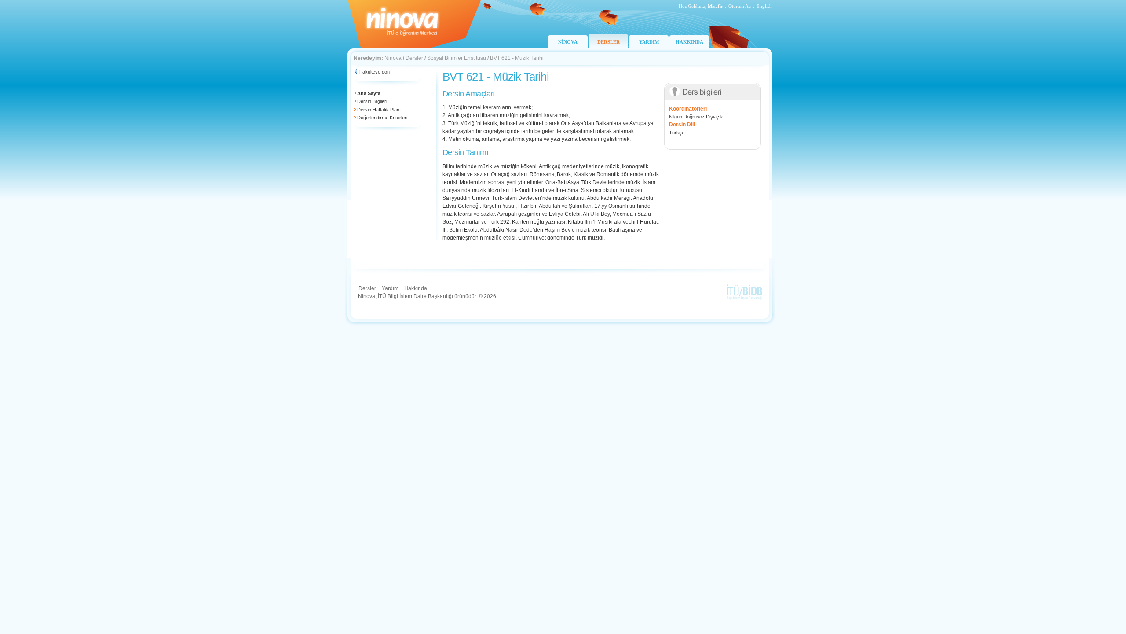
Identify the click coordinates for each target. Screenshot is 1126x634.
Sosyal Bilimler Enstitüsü (456, 58)
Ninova (393, 58)
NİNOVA (568, 41)
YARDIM (649, 41)
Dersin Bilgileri (372, 101)
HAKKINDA (689, 41)
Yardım (390, 288)
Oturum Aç (739, 6)
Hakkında (415, 288)
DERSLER (608, 41)
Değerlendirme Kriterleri (382, 117)
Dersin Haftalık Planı (379, 109)
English (764, 6)
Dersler (414, 58)
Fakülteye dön (374, 71)
